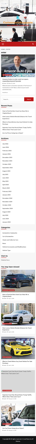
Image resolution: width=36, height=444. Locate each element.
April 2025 (5, 184)
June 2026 (5, 147)
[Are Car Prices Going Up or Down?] (18, 415)
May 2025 (5, 181)
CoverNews (26, 439)
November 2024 (7, 201)
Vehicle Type (6, 250)
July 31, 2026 (11, 298)
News (4, 243)
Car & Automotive (7, 74)
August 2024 (6, 212)
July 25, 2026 (11, 331)
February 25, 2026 (12, 398)
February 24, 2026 (12, 430)
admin (5, 83)
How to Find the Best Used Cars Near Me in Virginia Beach (15, 112)
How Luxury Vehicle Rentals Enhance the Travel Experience (17, 117)
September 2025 (7, 167)
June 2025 (5, 178)
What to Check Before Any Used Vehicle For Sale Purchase (17, 123)
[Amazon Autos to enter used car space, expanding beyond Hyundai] (18, 65)
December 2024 (7, 198)
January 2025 (6, 195)
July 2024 (5, 215)
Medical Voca (5, 260)
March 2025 (6, 188)
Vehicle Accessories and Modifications (14, 247)
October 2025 (6, 164)
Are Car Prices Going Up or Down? (12, 133)
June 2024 (5, 218)
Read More (5, 92)
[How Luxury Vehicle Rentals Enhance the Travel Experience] (18, 314)
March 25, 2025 (11, 83)
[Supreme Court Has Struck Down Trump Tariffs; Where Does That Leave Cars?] (18, 381)
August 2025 (6, 171)
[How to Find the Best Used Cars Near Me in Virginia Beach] (18, 281)
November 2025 (7, 161)
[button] (3, 44)
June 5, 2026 (11, 365)
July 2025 (5, 174)
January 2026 (6, 154)
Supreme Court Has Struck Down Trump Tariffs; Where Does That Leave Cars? (16, 128)
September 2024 (7, 208)
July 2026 (5, 144)
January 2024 (6, 222)
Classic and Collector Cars (10, 240)
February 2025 (6, 191)
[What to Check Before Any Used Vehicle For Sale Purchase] (18, 348)
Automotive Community (9, 233)
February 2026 (6, 150)
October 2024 (6, 205)
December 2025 (7, 157)
